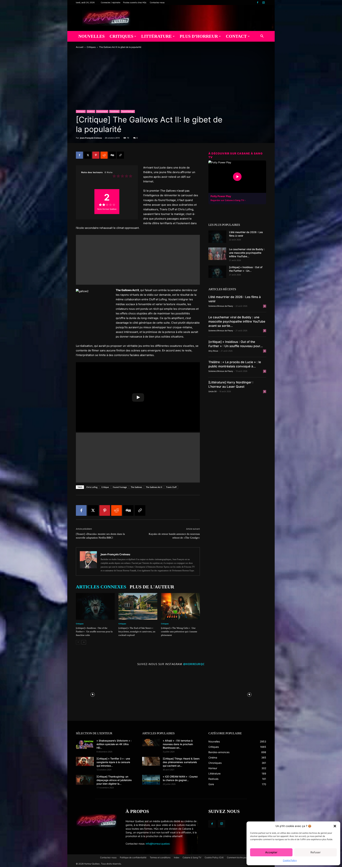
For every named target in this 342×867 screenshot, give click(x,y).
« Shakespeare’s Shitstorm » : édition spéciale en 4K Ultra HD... (114, 744)
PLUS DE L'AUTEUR (152, 586)
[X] (87, 155)
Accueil (79, 47)
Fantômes (114, 111)
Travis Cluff (171, 487)
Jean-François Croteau (91, 137)
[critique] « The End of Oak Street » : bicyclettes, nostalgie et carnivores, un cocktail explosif (136, 631)
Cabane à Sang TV (192, 857)
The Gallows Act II (154, 487)
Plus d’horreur (199, 36)
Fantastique (102, 111)
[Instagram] (263, 2)
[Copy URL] (120, 155)
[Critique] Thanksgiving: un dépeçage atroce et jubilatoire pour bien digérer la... (114, 780)
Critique (105, 487)
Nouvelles (91, 36)
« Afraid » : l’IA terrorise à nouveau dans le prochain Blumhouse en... (178, 744)
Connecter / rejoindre (110, 2)
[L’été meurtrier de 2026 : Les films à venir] (217, 236)
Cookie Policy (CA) (214, 857)
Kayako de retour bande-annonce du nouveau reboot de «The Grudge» (174, 536)
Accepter (271, 852)
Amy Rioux (213, 351)
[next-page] (84, 642)
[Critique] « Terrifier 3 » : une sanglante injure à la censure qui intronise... (113, 762)
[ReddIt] (104, 155)
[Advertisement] (138, 260)
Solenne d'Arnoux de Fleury (220, 306)
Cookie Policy (290, 860)
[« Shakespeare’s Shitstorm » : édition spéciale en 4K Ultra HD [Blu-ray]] (85, 744)
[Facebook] (257, 2)
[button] (335, 826)
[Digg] (112, 155)
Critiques (121, 36)
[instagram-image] (92, 693)
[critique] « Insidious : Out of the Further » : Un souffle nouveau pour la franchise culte (94, 631)
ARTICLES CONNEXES (101, 586)
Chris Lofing (91, 487)
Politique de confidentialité (133, 857)
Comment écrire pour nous (240, 857)
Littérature (156, 36)
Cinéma (91, 111)
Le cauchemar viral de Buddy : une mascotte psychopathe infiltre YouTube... (247, 253)
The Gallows (136, 487)
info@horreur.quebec (158, 843)
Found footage (128, 111)
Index (176, 857)
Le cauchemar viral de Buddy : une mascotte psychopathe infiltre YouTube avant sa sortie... (236, 321)
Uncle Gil (212, 391)
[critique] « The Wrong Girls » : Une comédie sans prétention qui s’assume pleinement (179, 631)
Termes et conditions (160, 857)
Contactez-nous (157, 2)
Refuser (315, 852)
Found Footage (120, 487)
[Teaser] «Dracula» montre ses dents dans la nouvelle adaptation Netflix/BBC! (100, 536)
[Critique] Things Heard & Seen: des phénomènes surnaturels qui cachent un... (181, 762)
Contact (236, 36)
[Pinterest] (95, 155)
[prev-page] (78, 642)
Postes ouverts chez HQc (134, 2)
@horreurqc (194, 664)
